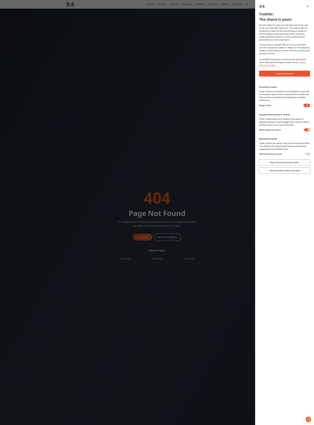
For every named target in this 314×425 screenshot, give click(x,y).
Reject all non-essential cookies (284, 162)
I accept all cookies (284, 73)
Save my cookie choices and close (284, 170)
